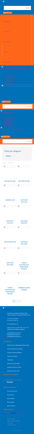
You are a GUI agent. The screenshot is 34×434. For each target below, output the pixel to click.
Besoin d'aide (6, 62)
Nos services (6, 32)
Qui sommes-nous (10, 76)
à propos (5, 52)
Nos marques (6, 42)
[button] (7, 13)
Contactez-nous (10, 84)
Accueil (5, 162)
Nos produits (6, 21)
